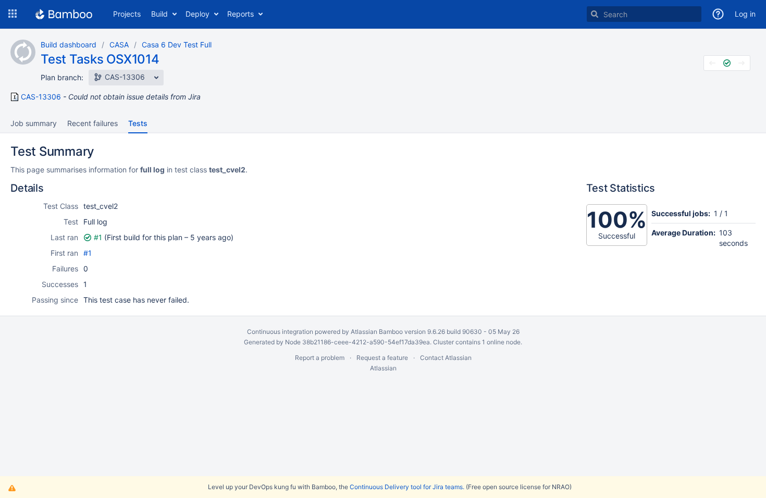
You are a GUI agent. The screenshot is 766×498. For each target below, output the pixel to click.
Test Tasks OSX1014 (100, 59)
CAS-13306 (41, 97)
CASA (119, 44)
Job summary (33, 123)
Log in (745, 13)
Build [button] (159, 13)
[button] (12, 14)
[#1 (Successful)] (727, 63)
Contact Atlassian (446, 358)
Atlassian (383, 368)
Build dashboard (68, 44)
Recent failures (92, 123)
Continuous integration (280, 331)
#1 (98, 237)
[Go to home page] (63, 14)
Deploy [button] (197, 13)
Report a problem (319, 358)
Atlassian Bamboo (377, 331)
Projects (127, 13)
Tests (137, 123)
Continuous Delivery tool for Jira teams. (407, 487)
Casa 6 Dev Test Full (177, 44)
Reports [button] (240, 13)
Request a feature (382, 358)
